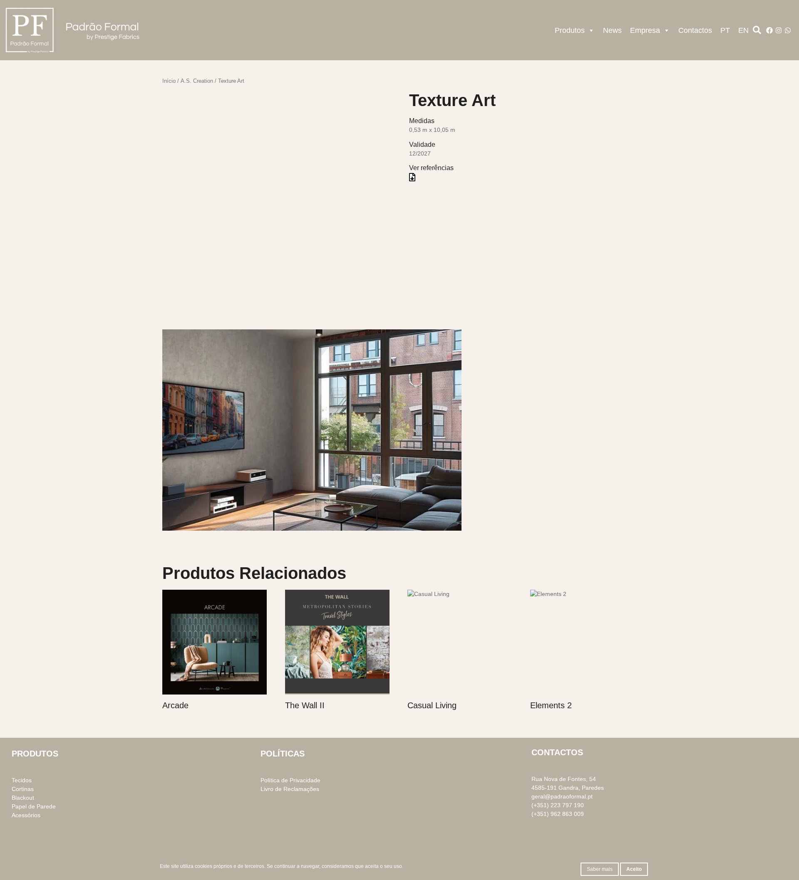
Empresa (645, 30)
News (612, 30)
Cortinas (23, 789)
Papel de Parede (34, 806)
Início (169, 81)
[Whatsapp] (787, 30)
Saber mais (600, 869)
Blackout (23, 797)
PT (725, 30)
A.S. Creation (197, 81)
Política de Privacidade (290, 780)
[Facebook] (769, 30)
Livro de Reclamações (290, 789)
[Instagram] (778, 30)
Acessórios (26, 815)
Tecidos (22, 780)
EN (743, 30)
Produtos (570, 30)
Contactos (695, 30)
